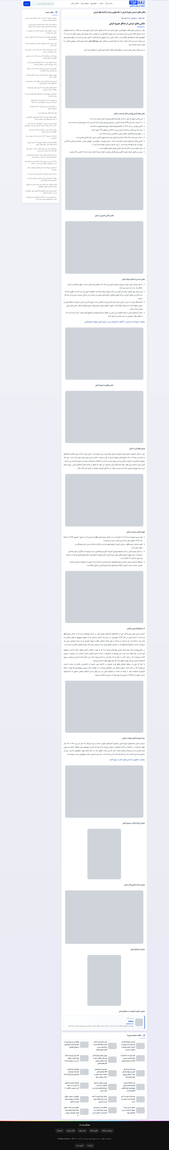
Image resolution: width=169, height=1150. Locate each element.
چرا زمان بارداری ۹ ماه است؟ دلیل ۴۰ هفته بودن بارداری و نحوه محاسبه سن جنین (41, 19)
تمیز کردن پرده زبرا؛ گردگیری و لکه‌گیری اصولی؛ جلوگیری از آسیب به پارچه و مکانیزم (41, 192)
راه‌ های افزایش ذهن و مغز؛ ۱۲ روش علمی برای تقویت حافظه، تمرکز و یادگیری (42, 89)
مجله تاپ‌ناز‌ (137, 3)
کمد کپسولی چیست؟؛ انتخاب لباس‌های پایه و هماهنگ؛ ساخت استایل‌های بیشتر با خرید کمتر (41, 198)
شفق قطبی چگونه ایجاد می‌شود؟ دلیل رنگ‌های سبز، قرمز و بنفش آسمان (41, 38)
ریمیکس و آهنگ (107, 1131)
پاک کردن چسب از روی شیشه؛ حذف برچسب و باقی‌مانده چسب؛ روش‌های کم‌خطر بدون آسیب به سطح (41, 162)
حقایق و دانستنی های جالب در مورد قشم (124, 759)
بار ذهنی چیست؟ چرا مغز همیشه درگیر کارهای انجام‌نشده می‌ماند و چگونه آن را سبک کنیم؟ (44, 101)
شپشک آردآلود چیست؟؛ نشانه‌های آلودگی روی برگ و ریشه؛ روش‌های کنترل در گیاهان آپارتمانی (42, 63)
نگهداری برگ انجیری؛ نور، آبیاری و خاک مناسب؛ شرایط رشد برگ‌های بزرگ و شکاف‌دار (42, 70)
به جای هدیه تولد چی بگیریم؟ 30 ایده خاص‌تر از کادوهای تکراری (43, 108)
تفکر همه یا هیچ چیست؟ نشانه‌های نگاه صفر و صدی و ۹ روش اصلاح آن (41, 95)
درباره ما (90, 1146)
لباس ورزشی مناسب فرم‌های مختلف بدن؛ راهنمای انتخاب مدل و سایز (41, 44)
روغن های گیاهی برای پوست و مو (47, 113)
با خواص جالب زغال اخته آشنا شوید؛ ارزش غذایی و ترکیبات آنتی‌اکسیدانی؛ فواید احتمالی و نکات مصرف (42, 25)
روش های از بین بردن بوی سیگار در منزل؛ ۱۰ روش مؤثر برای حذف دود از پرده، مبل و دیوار (41, 150)
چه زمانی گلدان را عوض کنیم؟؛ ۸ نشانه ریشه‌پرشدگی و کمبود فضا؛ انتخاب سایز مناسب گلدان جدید (41, 156)
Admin (130, 1021)
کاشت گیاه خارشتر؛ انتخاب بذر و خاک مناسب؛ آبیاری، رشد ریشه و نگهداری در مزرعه (41, 51)
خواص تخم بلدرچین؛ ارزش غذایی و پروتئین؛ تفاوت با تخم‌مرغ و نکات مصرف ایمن (42, 179)
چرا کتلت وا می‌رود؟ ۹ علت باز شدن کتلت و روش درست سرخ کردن (41, 137)
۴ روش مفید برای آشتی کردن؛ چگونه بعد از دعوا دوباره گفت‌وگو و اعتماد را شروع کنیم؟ (41, 82)
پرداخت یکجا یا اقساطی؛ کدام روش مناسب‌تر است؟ (42, 174)
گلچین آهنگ (94, 1131)
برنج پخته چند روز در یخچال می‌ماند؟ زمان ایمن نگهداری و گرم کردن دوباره (43, 131)
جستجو (27, 4)
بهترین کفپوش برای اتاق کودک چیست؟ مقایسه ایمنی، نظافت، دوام (41, 76)
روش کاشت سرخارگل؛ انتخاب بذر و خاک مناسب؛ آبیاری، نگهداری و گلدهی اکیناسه (41, 57)
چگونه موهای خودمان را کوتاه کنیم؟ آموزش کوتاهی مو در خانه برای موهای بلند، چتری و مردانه (41, 118)
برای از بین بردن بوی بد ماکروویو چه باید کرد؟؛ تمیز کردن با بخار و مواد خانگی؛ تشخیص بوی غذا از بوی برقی (41, 124)
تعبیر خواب (82, 1131)
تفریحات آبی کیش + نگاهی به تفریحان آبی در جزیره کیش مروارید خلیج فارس (111, 321)
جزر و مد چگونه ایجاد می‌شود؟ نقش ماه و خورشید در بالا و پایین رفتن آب (42, 32)
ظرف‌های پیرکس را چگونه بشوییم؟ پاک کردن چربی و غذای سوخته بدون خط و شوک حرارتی (42, 143)
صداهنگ (59, 1131)
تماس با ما (79, 1146)
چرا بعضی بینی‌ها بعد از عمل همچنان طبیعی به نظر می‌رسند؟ (42, 169)
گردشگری (133, 18)
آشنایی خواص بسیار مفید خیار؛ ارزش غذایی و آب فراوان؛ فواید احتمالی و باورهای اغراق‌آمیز (41, 186)
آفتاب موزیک (70, 1131)
